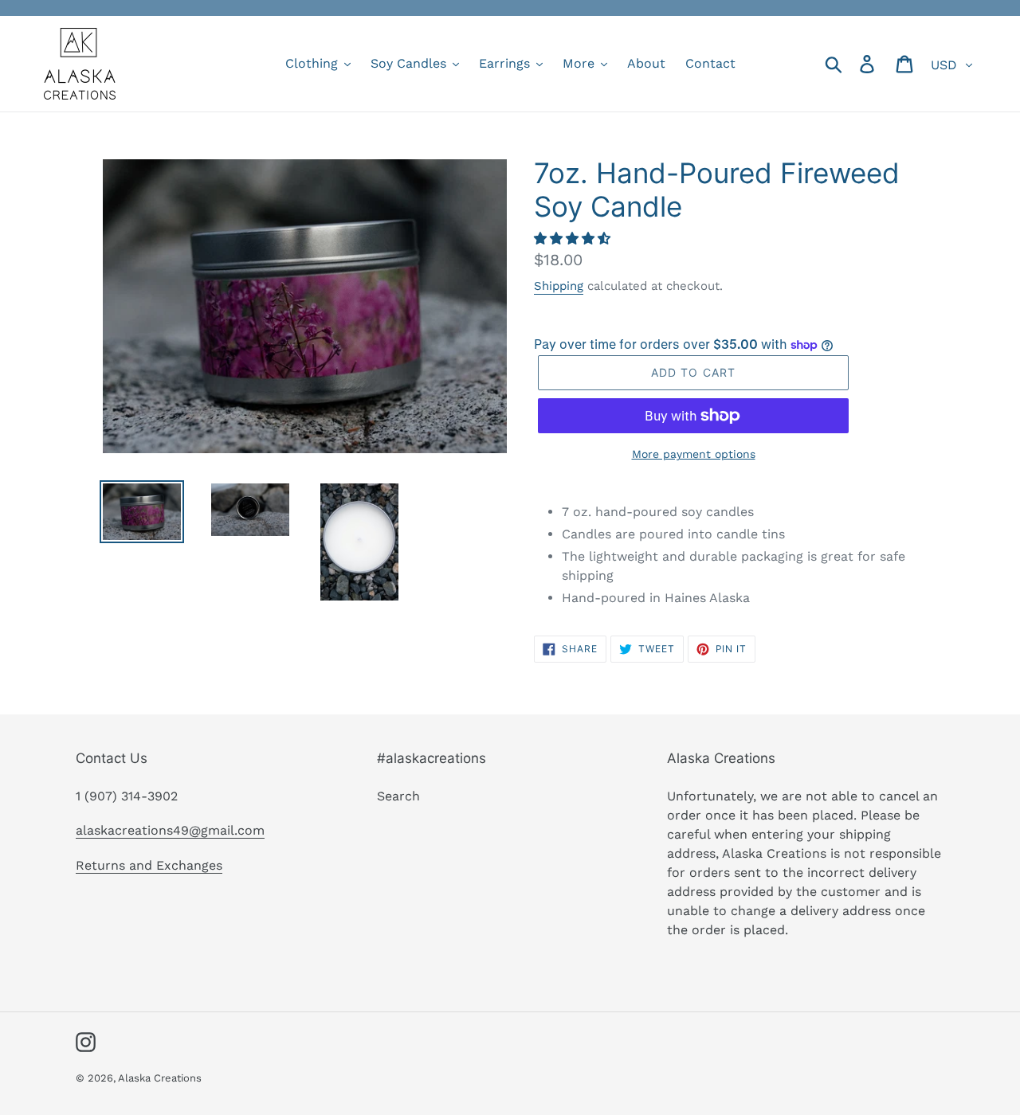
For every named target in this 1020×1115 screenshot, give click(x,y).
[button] (574, 238)
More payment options (693, 454)
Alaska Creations (160, 1078)
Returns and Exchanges (149, 865)
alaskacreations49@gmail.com (170, 830)
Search (398, 796)
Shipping (558, 286)
